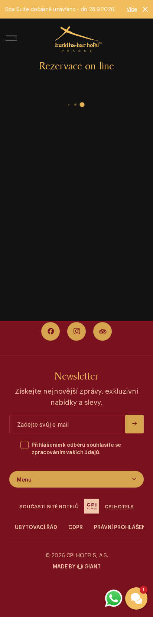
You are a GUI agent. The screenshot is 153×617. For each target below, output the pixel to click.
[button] (136, 598)
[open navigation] (13, 38)
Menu (24, 479)
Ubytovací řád (36, 526)
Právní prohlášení (120, 526)
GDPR (75, 526)
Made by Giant (77, 566)
